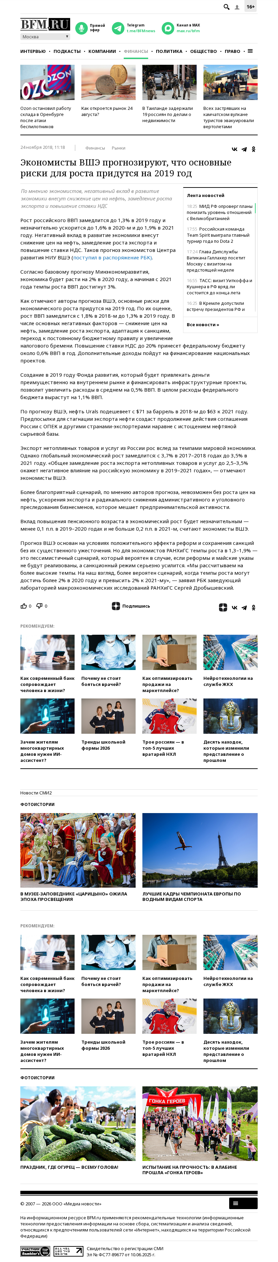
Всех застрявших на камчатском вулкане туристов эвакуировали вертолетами (228, 117)
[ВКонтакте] (235, 149)
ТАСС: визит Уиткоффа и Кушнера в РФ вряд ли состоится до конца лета (219, 286)
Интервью (33, 51)
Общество (203, 51)
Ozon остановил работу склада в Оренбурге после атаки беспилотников (45, 117)
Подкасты (67, 51)
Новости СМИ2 (36, 793)
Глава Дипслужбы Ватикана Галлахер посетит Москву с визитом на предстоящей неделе (216, 261)
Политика (169, 51)
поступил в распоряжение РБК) (112, 257)
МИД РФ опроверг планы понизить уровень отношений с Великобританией (220, 212)
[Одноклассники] (254, 149)
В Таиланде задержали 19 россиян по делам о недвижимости (167, 114)
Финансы (136, 51)
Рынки (118, 148)
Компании (102, 51)
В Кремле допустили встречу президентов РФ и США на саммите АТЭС (216, 309)
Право (232, 51)
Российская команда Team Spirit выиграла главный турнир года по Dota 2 (218, 235)
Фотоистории (37, 804)
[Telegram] (244, 149)
